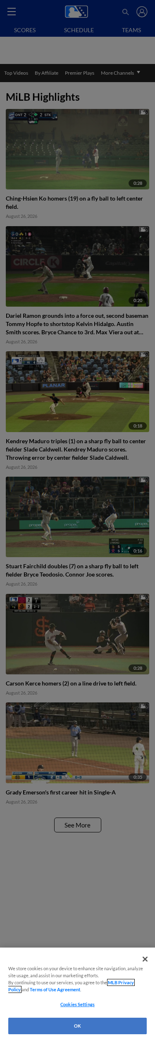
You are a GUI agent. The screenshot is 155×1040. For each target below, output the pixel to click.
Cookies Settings (77, 1004)
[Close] (145, 959)
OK (77, 1025)
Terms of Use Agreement (55, 989)
